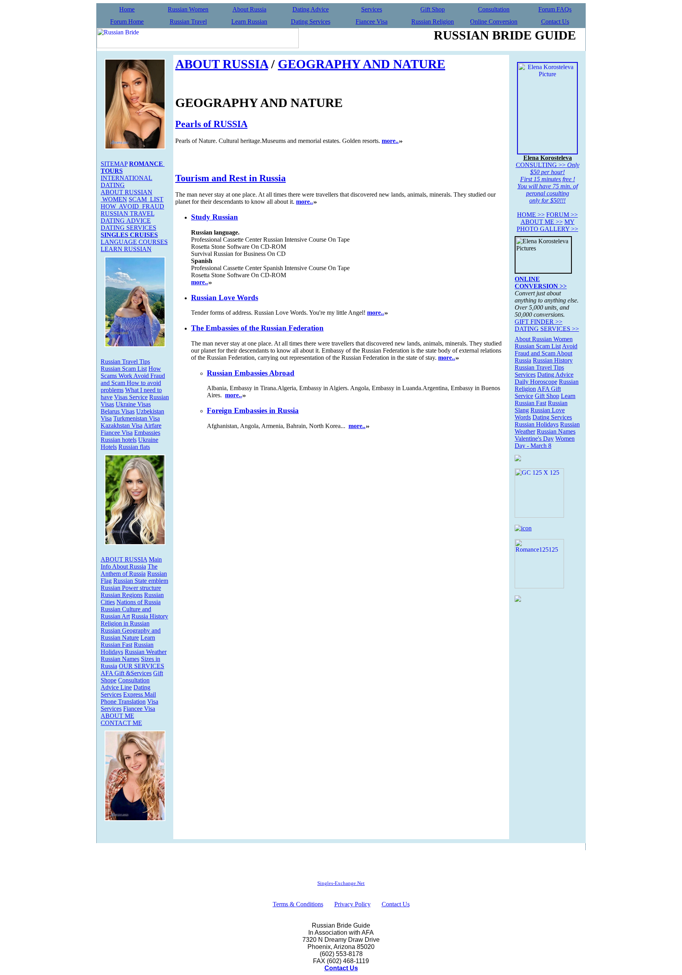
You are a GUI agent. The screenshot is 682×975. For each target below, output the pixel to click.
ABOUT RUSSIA (124, 559)
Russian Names (120, 659)
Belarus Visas (118, 411)
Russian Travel (188, 21)
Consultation (494, 9)
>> (531, 214)
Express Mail (139, 694)
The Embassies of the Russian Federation (257, 328)
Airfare (152, 425)
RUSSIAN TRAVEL (127, 213)
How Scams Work (131, 372)
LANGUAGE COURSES (134, 242)
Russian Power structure (131, 587)
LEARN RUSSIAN (126, 249)
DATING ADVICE (126, 220)
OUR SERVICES (141, 666)
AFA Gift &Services (126, 673)
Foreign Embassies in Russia (253, 410)
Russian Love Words (224, 297)
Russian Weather (146, 651)
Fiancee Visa (372, 21)
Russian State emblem (140, 580)
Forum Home (127, 21)
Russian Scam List (124, 368)
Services (371, 9)
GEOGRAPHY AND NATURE (361, 64)
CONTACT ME (121, 723)
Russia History (149, 616)
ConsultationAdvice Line (125, 684)
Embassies (147, 432)
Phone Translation (123, 701)
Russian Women (188, 9)
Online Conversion (493, 21)
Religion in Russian (125, 623)
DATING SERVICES (128, 227)
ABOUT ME (117, 715)
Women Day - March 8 (545, 442)
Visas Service (131, 397)
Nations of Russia (138, 602)
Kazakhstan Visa (121, 425)
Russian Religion (432, 21)
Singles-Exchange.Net (341, 883)
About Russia (249, 9)
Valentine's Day (534, 438)
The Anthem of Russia (129, 570)
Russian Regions (121, 595)
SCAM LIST (146, 199)
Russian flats (134, 446)
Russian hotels (119, 439)
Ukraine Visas (133, 404)
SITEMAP (114, 163)
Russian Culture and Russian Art (126, 613)
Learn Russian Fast (128, 641)
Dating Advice (310, 9)
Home (127, 9)
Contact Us (555, 21)
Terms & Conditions (298, 904)
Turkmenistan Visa (136, 418)
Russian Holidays (536, 424)
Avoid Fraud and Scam (546, 350)
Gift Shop (432, 9)
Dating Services (310, 21)
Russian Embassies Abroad (250, 373)
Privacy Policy (352, 904)
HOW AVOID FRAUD (132, 206)
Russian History (553, 360)
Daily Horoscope (536, 381)
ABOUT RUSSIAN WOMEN (126, 196)
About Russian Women (544, 339)
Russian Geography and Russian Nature (131, 634)
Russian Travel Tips (125, 361)
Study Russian (214, 217)
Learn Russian (249, 21)
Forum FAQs (554, 9)
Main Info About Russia (131, 563)
